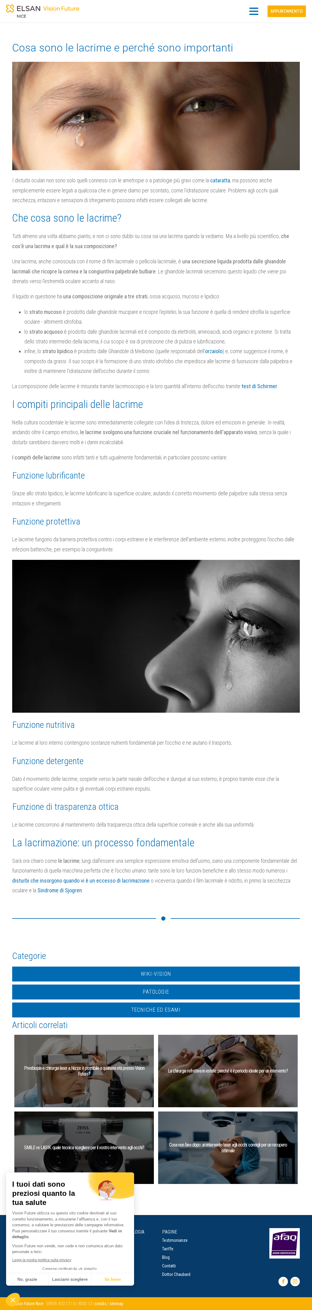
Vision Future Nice (27, 1303)
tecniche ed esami (156, 1009)
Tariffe (167, 1248)
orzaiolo (213, 351)
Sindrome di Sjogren (59, 890)
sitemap (116, 1303)
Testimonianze (175, 1240)
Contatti (169, 1265)
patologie (156, 992)
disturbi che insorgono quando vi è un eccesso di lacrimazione (81, 880)
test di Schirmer (259, 386)
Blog (166, 1257)
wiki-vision (156, 974)
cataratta (220, 180)
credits (101, 1303)
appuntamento (287, 11)
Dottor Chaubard (176, 1274)
